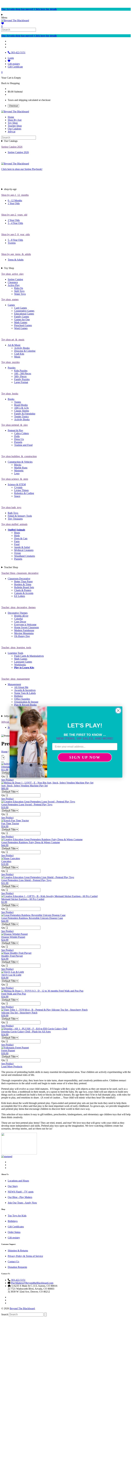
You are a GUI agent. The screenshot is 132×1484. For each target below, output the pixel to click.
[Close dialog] (118, 710)
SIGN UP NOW (84, 757)
